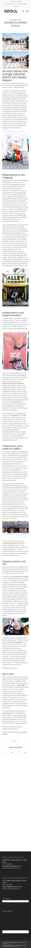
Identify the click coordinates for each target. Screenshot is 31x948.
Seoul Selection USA (10, 3)
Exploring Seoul (15, 20)
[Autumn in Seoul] (15, 926)
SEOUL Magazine (12, 942)
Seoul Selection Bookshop (16, 1)
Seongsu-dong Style (15, 24)
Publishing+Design (21, 3)
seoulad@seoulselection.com (11, 866)
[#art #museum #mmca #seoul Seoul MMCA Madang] (24, 926)
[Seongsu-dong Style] (15, 41)
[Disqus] (15, 779)
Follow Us (15, 931)
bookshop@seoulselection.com (12, 887)
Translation (16, 6)
